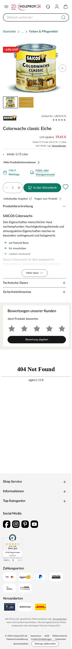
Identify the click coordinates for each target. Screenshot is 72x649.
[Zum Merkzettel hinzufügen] (65, 187)
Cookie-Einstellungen (41, 639)
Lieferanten (60, 639)
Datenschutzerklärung (17, 639)
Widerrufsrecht (59, 636)
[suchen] (63, 17)
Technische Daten (15, 282)
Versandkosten (59, 146)
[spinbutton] (12, 188)
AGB (46, 636)
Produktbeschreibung (18, 206)
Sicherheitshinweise (17, 291)
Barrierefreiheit (21, 644)
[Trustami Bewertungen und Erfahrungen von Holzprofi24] (12, 548)
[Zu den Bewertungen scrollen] (59, 119)
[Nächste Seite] (62, 68)
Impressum (36, 636)
